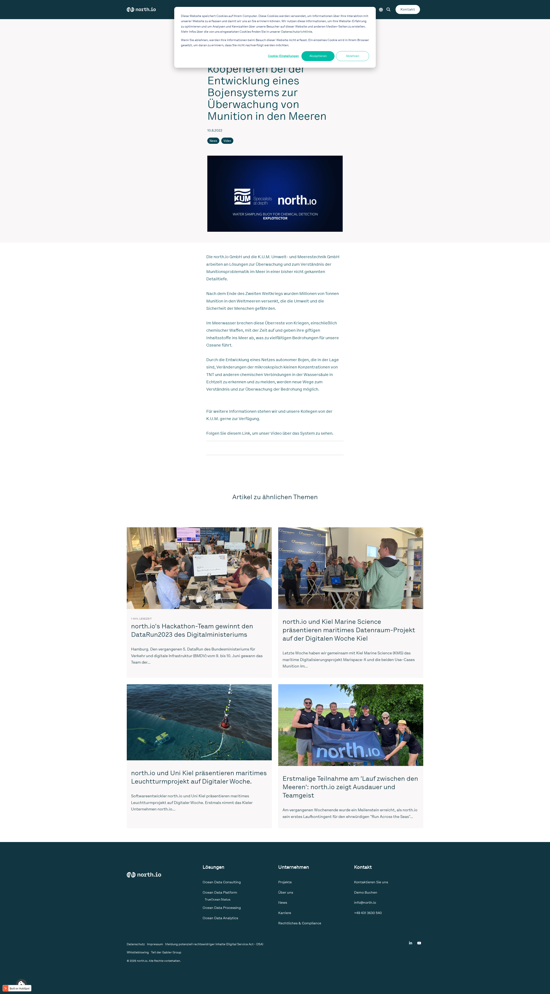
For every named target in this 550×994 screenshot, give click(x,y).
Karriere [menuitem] (284, 913)
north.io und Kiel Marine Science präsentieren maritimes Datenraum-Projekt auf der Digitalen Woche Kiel (349, 630)
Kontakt (407, 9)
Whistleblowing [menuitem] (138, 952)
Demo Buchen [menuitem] (365, 892)
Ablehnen (352, 56)
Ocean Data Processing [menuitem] (222, 908)
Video (227, 141)
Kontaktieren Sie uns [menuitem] (371, 882)
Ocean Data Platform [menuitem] (220, 892)
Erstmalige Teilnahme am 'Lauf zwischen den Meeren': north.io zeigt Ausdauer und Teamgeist (350, 787)
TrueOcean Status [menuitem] (217, 899)
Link (246, 433)
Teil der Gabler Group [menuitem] (166, 952)
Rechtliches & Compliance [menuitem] (299, 923)
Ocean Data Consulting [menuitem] (222, 882)
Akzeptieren (318, 56)
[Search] (388, 9)
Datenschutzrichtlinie (296, 32)
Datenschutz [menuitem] (136, 944)
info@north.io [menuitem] (365, 902)
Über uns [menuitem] (285, 892)
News (213, 141)
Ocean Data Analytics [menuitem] (220, 918)
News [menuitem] (282, 902)
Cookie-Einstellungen (283, 56)
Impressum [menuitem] (155, 944)
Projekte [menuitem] (285, 882)
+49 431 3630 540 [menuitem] (368, 913)
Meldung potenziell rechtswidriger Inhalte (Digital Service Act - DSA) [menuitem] (214, 944)
